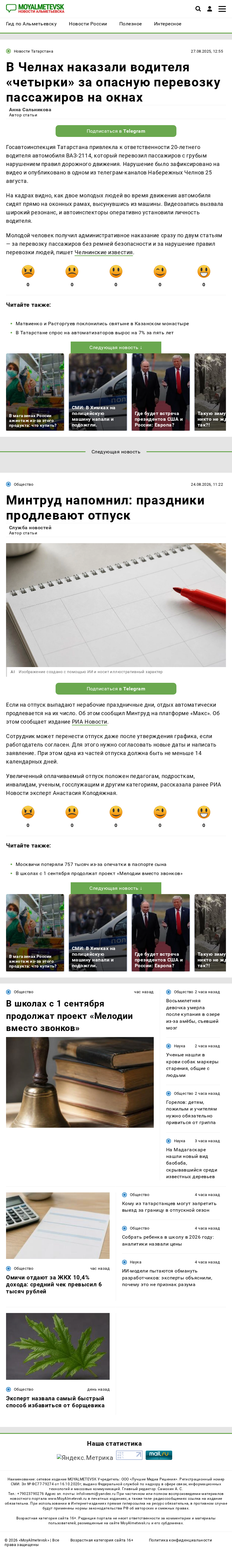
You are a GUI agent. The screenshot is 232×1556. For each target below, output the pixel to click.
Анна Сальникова (30, 109)
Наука (179, 1046)
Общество (23, 484)
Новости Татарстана (33, 51)
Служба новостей (30, 527)
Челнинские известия (104, 252)
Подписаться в (116, 131)
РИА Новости (89, 721)
